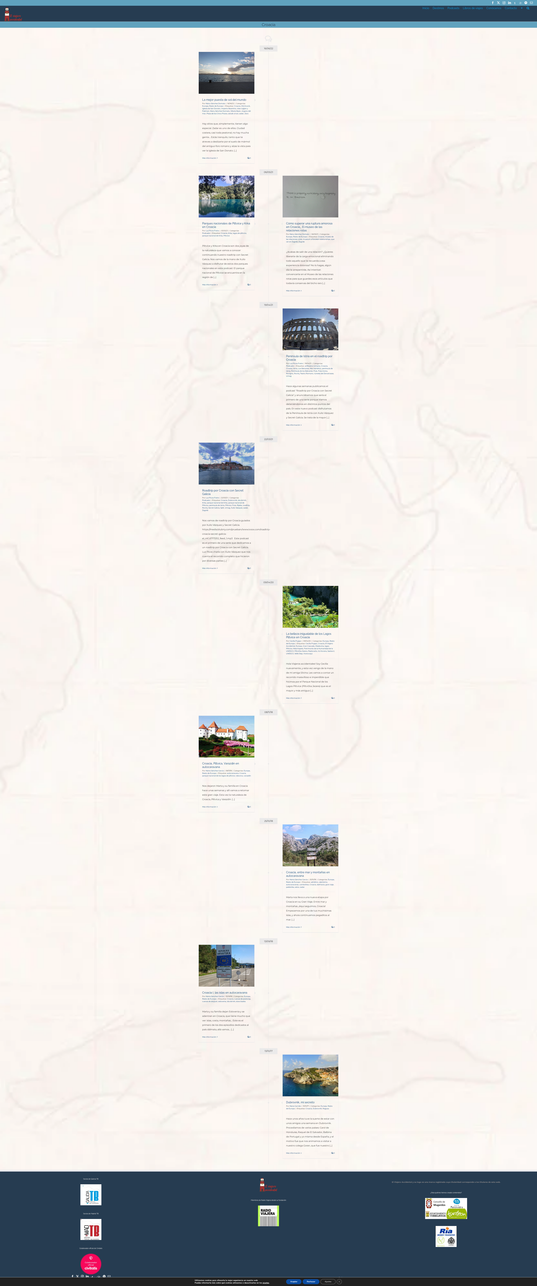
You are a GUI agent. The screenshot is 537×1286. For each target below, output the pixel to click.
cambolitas (304, 884)
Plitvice (226, 236)
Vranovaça (307, 654)
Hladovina (319, 646)
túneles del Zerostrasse (324, 373)
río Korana (322, 651)
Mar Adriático (315, 368)
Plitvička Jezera (301, 651)
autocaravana (233, 773)
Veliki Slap (299, 654)
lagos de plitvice (239, 233)
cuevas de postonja (242, 999)
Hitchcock (245, 106)
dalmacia (321, 884)
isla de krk (242, 500)
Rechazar (311, 1281)
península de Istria (216, 505)
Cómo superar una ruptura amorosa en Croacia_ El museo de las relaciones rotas (309, 227)
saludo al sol (233, 113)
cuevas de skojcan (209, 1001)
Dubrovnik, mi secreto (300, 1102)
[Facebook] (72, 1276)
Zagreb (302, 242)
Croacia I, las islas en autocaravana (224, 992)
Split (222, 508)
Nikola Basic (236, 111)
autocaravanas (292, 884)
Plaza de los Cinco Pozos (217, 113)
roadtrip (246, 505)
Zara (246, 113)
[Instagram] (82, 1276)
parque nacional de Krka (212, 236)
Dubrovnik (232, 500)
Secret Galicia (214, 508)
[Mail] (109, 1276)
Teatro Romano (306, 373)
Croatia (289, 368)
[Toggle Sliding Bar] (521, 8)
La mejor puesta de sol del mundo (224, 99)
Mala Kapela (298, 648)
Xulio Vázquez (236, 508)
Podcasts (206, 233)
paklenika (290, 887)
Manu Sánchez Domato (215, 103)
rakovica (239, 776)
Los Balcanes (303, 368)
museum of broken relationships (316, 239)
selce (297, 887)
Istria (295, 368)
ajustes (266, 1283)
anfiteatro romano (312, 366)
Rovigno (289, 373)
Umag (288, 376)
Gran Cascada (309, 646)
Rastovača (312, 651)
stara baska (241, 1001)
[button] (528, 8)
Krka (230, 233)
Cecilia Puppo (295, 641)
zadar (241, 113)
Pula (315, 371)
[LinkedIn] (87, 1276)
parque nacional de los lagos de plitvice (218, 776)
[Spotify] (104, 1276)
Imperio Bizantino (228, 108)
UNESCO (290, 654)
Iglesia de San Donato (211, 108)
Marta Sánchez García (215, 771)
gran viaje (329, 884)
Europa (205, 106)
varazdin (247, 776)
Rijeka (239, 505)
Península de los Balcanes (302, 371)
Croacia (237, 106)
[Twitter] (77, 1276)
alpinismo (323, 882)
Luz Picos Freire (212, 231)
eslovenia (222, 1001)
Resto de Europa (216, 106)
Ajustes (328, 1281)
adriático (314, 882)
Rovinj (296, 373)
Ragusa (326, 1108)
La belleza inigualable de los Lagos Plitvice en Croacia (308, 635)
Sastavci (331, 651)
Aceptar (293, 1281)
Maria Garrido (295, 1106)
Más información (209, 158)
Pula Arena (322, 371)
